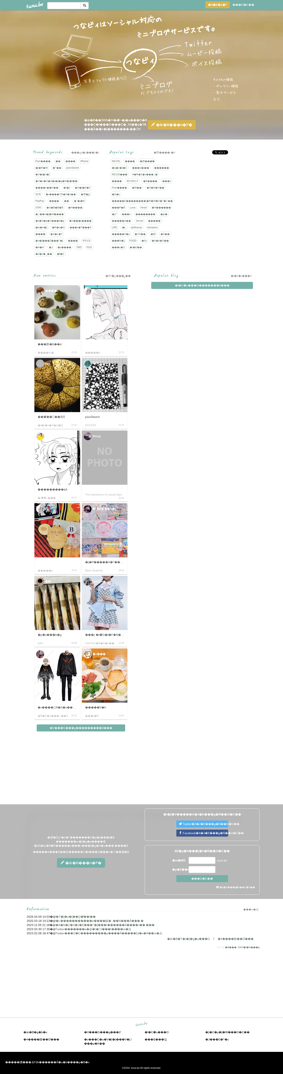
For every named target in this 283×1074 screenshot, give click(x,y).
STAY (38, 207)
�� (58, 161)
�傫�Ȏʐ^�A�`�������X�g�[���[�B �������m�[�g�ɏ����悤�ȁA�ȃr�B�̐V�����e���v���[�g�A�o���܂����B (81, 841)
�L (124, 227)
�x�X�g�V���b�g (49, 220)
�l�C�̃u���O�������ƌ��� (202, 285)
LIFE (114, 227)
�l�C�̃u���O (157, 1032)
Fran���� (43, 161)
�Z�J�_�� (43, 254)
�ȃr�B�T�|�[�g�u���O (188, 939)
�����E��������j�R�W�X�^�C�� (142, 201)
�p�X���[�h (180, 869)
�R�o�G (58, 227)
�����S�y (121, 234)
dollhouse (136, 227)
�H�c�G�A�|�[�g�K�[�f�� (56, 181)
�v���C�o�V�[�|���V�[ (107, 1039)
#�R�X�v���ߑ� (145, 174)
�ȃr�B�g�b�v (35, 1032)
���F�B (118, 207)
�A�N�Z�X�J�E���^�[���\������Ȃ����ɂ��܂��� (105, 925)
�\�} (66, 187)
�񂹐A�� (140, 234)
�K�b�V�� (160, 240)
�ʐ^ (114, 214)
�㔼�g (85, 194)
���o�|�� (140, 167)
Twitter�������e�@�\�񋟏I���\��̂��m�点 (93, 929)
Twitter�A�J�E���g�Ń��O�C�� (205, 824)
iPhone (84, 161)
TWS (79, 247)
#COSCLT (132, 181)
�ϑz (144, 240)
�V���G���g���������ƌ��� (81, 728)
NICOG (116, 161)
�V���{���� (80, 220)
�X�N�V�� (155, 187)
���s (166, 181)
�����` (154, 220)
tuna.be (141, 1024)
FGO (89, 247)
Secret (139, 220)
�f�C (60, 254)
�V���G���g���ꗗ (102, 1032)
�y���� (64, 247)
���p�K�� (94, 1043)
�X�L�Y (56, 234)
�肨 (153, 234)
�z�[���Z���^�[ (49, 240)
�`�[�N (79, 201)
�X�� (165, 234)
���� (70, 161)
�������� (145, 214)
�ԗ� (163, 214)
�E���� (150, 181)
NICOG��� (119, 174)
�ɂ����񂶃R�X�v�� (61, 194)
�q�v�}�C (119, 167)
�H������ (161, 207)
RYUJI (86, 240)
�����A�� (121, 220)
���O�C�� (243, 4)
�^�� (57, 167)
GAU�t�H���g (249, 947)
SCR (38, 194)
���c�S (118, 247)
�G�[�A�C (83, 187)
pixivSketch (72, 167)
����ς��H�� (46, 187)
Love (132, 207)
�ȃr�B (173, 125)
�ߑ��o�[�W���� (49, 214)
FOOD (133, 240)
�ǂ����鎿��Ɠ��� (236, 939)
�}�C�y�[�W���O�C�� (227, 1032)
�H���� (75, 207)
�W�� (137, 187)
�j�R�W (41, 167)
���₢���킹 (156, 1039)
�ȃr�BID (179, 860)
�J (51, 247)
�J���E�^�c (217, 1039)
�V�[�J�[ (42, 174)
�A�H (39, 247)
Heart (143, 207)
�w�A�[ (41, 227)
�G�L (116, 194)
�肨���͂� (147, 161)
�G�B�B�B (54, 207)
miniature (152, 227)
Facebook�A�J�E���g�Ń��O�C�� (205, 833)
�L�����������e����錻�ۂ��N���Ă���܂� (100, 920)
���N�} (118, 240)
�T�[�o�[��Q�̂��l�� (76, 916)
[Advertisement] (218, 186)
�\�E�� (136, 247)
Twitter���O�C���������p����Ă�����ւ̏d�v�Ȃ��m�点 (109, 933)
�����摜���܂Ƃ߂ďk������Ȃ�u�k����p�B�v (47, 1062)
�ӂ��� (231, 947)
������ (161, 167)
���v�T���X (80, 227)
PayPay (39, 201)
